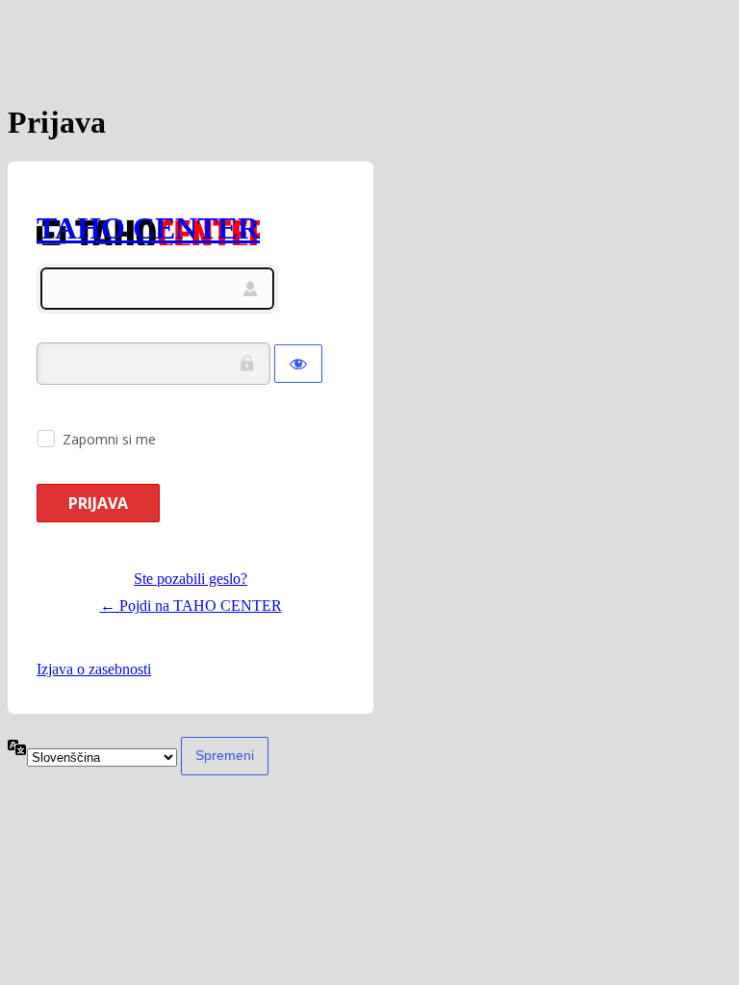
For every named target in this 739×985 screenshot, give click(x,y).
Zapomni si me (109, 439)
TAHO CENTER (148, 228)
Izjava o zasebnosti (94, 669)
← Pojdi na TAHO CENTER (191, 605)
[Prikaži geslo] (298, 363)
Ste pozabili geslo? (190, 578)
